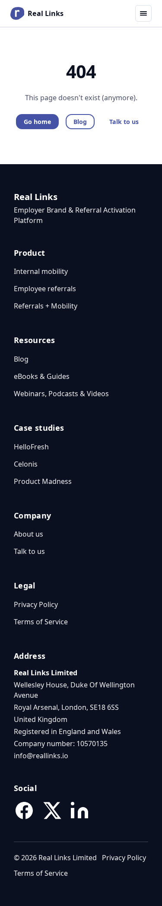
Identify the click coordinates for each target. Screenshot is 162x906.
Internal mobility (41, 271)
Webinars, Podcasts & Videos (61, 393)
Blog (80, 122)
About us (28, 534)
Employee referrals (45, 288)
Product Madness (43, 481)
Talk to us (124, 122)
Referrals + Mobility (45, 306)
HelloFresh (31, 446)
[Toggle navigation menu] (143, 13)
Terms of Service (41, 621)
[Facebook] (24, 810)
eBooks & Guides (42, 376)
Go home (37, 122)
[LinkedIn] (79, 810)
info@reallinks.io (41, 755)
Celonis (26, 464)
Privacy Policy (36, 604)
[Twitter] (51, 810)
